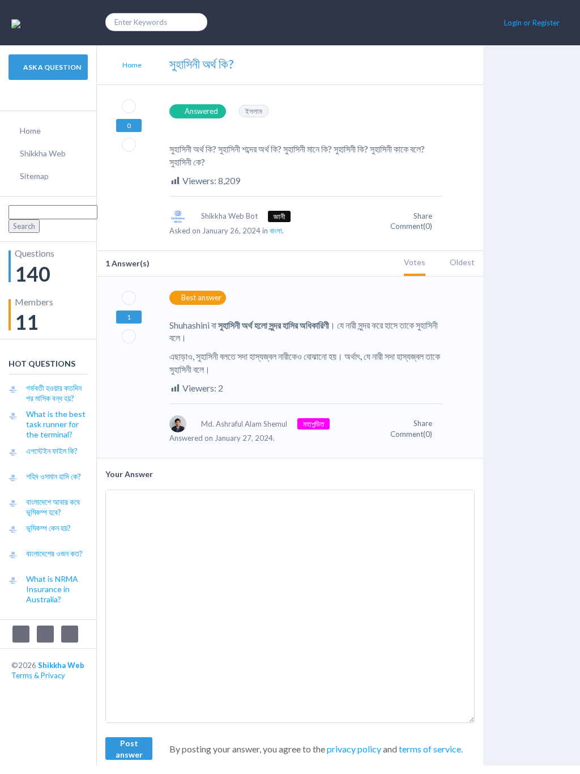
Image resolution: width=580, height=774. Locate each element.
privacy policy (354, 748)
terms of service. (431, 748)
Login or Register (532, 22)
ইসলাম (253, 111)
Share (423, 215)
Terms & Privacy (38, 675)
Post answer (129, 748)
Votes (414, 262)
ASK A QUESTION (51, 67)
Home (30, 130)
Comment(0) (412, 226)
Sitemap (34, 176)
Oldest (462, 262)
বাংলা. (277, 230)
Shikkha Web (43, 153)
